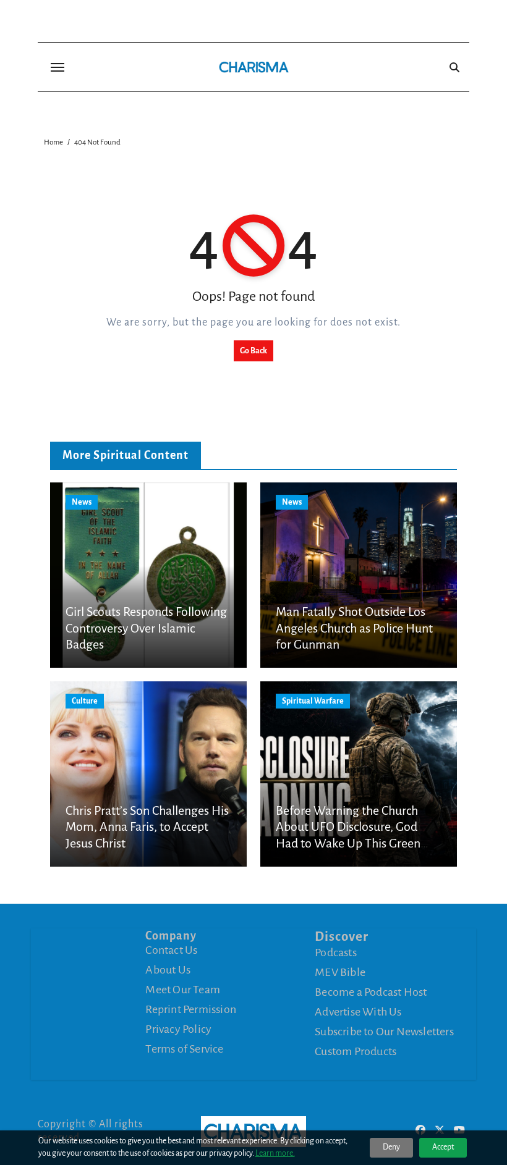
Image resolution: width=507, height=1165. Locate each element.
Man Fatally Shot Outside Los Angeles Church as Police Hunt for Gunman (354, 628)
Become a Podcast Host (371, 992)
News (82, 502)
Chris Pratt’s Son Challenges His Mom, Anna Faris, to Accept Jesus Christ (147, 827)
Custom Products (355, 1051)
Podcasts (336, 952)
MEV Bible (340, 972)
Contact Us (171, 950)
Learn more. (275, 1153)
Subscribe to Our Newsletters (384, 1031)
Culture (85, 701)
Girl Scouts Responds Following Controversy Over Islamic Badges (146, 628)
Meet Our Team (182, 989)
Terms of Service (184, 1049)
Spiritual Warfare (313, 701)
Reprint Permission (190, 1009)
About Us (167, 970)
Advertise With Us (358, 1012)
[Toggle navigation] (57, 67)
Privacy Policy (178, 1029)
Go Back (253, 351)
